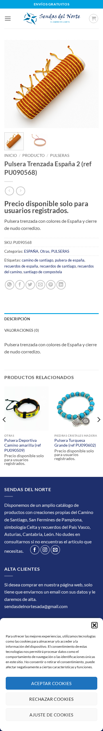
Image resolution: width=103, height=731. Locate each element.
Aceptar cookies (51, 683)
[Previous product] (20, 191)
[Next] (89, 84)
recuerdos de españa (21, 266)
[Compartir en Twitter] (30, 284)
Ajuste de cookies (51, 714)
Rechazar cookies (51, 699)
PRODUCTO (33, 155)
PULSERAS (59, 155)
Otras (44, 251)
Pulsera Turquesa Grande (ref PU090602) (75, 443)
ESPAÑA (31, 251)
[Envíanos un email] (55, 549)
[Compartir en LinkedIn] (61, 284)
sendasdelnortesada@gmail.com (36, 606)
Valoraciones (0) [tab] (21, 330)
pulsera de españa (69, 260)
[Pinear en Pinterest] (51, 284)
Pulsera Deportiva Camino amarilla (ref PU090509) (22, 445)
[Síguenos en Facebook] (34, 549)
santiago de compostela (42, 272)
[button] (94, 625)
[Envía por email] (40, 284)
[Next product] (9, 191)
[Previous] (13, 84)
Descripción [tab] (17, 319)
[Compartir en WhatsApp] (9, 284)
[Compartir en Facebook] (20, 284)
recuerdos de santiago (58, 266)
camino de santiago (37, 260)
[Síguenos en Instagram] (45, 549)
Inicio (10, 155)
